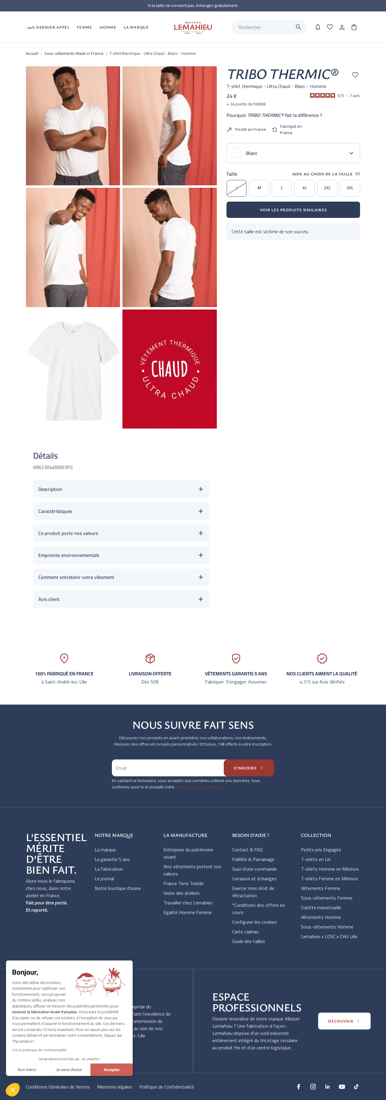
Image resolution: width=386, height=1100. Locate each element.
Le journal (104, 878)
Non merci (27, 1069)
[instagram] (313, 1086)
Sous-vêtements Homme (327, 926)
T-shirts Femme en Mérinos (329, 878)
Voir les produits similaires (293, 209)
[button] (12, 1090)
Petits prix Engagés (321, 849)
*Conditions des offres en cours (258, 908)
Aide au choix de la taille (326, 174)
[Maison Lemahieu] (193, 27)
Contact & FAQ (247, 849)
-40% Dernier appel (48, 27)
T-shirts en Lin (316, 859)
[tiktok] (356, 1086)
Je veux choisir (69, 1069)
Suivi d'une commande (254, 868)
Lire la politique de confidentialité (39, 1049)
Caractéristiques (55, 511)
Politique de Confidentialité (166, 1086)
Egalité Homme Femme (187, 912)
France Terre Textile (183, 883)
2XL (327, 188)
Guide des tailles (248, 941)
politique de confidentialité (199, 787)
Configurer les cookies (254, 921)
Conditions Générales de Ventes (58, 1086)
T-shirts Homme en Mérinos (330, 868)
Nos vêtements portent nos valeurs (192, 870)
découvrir (344, 1021)
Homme (108, 27)
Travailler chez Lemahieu (188, 902)
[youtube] (342, 1086)
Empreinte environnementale (68, 555)
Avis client (49, 599)
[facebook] (298, 1086)
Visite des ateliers (181, 892)
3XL (349, 188)
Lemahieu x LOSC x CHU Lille (329, 936)
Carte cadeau (245, 931)
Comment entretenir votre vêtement (76, 577)
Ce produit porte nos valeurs (68, 533)
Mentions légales (114, 1086)
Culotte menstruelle (321, 907)
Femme (84, 27)
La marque (105, 849)
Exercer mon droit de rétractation (253, 892)
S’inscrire (249, 768)
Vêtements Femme (320, 888)
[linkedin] (327, 1086)
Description (50, 489)
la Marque (136, 27)
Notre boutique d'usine (118, 888)
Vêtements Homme (321, 917)
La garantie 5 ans (112, 859)
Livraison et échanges (254, 878)
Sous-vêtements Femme (327, 897)
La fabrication (109, 868)
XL (304, 188)
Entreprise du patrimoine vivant (188, 853)
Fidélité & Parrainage (253, 859)
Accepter (112, 1069)
